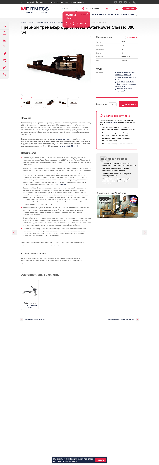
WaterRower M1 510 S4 (35, 320)
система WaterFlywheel (69, 146)
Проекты (112, 15)
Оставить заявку (129, 8)
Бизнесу (43, 2)
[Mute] (103, 216)
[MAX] (134, 2)
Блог (119, 15)
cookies (70, 459)
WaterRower (112, 122)
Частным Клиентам (55, 2)
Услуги (92, 15)
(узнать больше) (60, 184)
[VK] (120, 2)
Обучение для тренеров (74, 2)
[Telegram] (125, 2)
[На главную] (35, 10)
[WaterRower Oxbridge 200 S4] (144, 232)
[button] (117, 206)
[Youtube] (115, 2)
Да (70, 24)
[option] (117, 206)
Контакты (128, 15)
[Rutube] (130, 2)
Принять (100, 460)
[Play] (100, 216)
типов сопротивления (64, 139)
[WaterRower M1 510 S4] (14, 232)
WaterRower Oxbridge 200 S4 (121, 320)
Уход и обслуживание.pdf (125, 82)
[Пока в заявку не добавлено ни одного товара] (118, 8)
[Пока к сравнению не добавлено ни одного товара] (108, 8)
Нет (81, 24)
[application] (117, 206)
